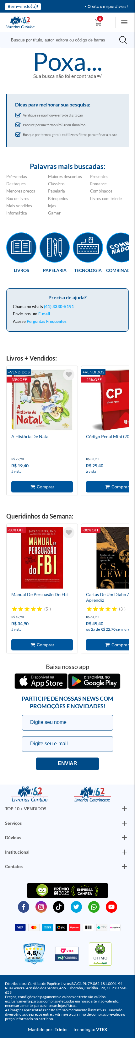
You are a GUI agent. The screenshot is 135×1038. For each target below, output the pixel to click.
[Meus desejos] (68, 374)
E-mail (44, 313)
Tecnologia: (90, 1029)
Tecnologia (88, 270)
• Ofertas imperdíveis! (106, 6)
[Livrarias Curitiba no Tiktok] (58, 906)
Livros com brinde (106, 198)
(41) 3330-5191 (59, 306)
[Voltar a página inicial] (20, 22)
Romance (98, 183)
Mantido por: (47, 1029)
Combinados (101, 190)
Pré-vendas (16, 176)
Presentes (99, 176)
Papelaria (56, 190)
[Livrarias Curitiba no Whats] (94, 906)
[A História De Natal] (42, 401)
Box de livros (17, 198)
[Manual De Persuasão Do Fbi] (42, 559)
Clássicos (56, 183)
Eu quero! (67, 764)
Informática (16, 212)
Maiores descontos (65, 176)
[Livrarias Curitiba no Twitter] (76, 906)
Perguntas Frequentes (47, 321)
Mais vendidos (19, 205)
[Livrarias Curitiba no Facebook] (23, 906)
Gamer (54, 212)
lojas (52, 205)
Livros (21, 270)
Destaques (16, 183)
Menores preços (20, 190)
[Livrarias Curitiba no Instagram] (41, 906)
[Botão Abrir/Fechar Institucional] (124, 808)
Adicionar (42, 486)
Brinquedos (58, 198)
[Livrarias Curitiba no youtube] (111, 906)
